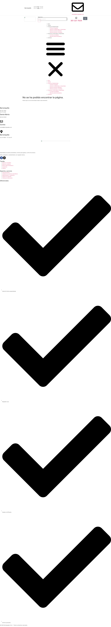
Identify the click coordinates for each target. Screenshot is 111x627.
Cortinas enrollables (54, 35)
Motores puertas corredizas (56, 32)
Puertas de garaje (54, 28)
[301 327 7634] (76, 18)
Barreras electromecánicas (56, 36)
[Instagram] (4, 157)
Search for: (40, 17)
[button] (55, 59)
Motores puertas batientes (56, 30)
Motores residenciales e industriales (58, 29)
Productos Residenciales (53, 26)
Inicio (49, 23)
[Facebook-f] (1, 157)
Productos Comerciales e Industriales (56, 33)
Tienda (49, 25)
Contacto (50, 37)
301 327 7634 (76, 21)
